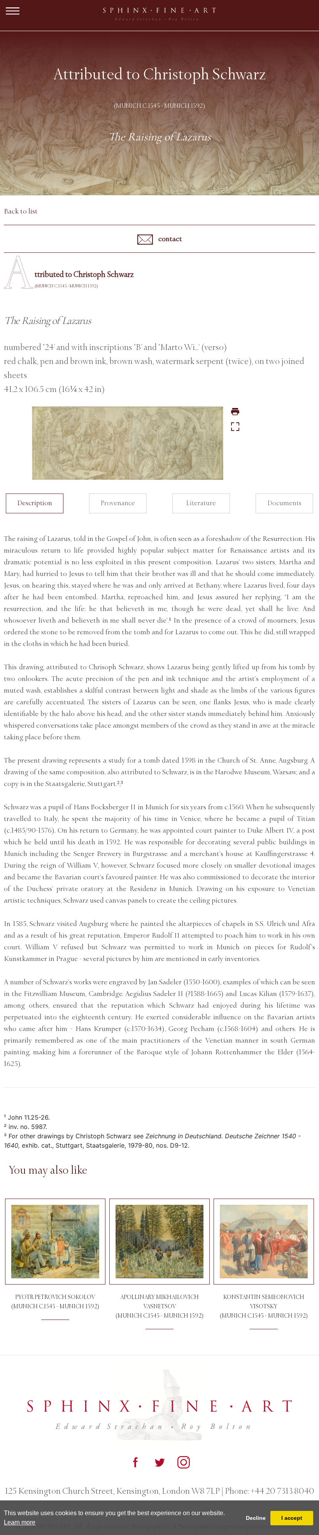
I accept (291, 1518)
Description (35, 503)
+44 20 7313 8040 (281, 1491)
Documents (284, 503)
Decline (256, 1518)
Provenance (118, 503)
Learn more (19, 1522)
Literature (201, 503)
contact (169, 239)
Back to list (21, 211)
